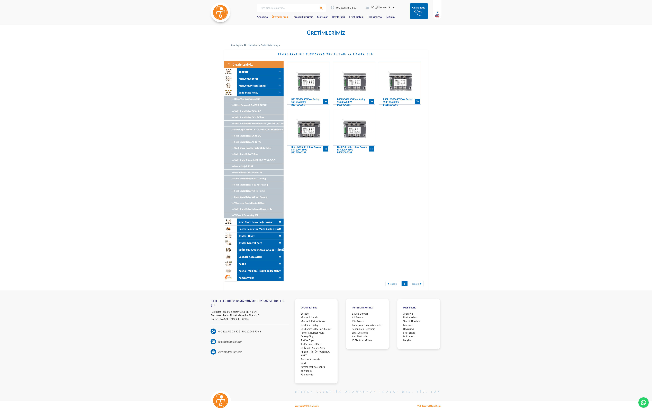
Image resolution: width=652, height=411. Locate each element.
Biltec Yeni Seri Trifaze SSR (247, 99)
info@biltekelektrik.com (383, 7)
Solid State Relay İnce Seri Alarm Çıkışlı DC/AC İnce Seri (259, 123)
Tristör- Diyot (247, 235)
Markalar (322, 16)
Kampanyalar (246, 277)
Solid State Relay (248, 92)
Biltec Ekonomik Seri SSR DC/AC (250, 105)
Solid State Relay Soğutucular (256, 221)
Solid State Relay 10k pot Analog (250, 197)
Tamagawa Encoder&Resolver (367, 325)
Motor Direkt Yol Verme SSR (248, 172)
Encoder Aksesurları (250, 256)
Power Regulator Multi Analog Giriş (259, 228)
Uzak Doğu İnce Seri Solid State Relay (252, 148)
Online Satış (418, 7)
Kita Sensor (358, 321)
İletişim (390, 16)
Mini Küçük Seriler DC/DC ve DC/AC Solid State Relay (259, 129)
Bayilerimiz (338, 16)
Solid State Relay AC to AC (247, 141)
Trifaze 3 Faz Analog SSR (246, 215)
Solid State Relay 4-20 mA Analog (251, 184)
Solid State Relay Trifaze (246, 154)
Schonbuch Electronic (363, 329)
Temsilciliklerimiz (302, 16)
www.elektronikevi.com (230, 351)
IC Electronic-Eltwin (362, 340)
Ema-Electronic (360, 332)
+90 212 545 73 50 (346, 7)
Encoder (243, 71)
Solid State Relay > (270, 45)
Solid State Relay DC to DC (247, 135)
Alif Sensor (357, 317)
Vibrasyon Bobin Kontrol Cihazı (249, 203)
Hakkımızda (375, 16)
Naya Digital (435, 406)
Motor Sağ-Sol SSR (243, 166)
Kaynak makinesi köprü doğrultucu (259, 270)
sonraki (415, 283)
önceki (393, 283)
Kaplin (242, 263)
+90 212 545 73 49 (250, 331)
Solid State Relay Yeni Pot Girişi (249, 190)
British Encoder (360, 313)
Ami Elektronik (359, 336)
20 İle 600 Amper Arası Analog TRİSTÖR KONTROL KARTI (261, 249)
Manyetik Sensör (248, 78)
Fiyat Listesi (356, 16)
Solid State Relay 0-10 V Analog (250, 178)
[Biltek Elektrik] (220, 12)
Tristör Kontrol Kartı (250, 242)
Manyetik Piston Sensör (252, 85)
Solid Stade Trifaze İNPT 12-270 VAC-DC (254, 160)
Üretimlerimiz (280, 16)
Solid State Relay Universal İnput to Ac (253, 209)
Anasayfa (262, 16)
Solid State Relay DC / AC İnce (249, 117)
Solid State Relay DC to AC (247, 111)
